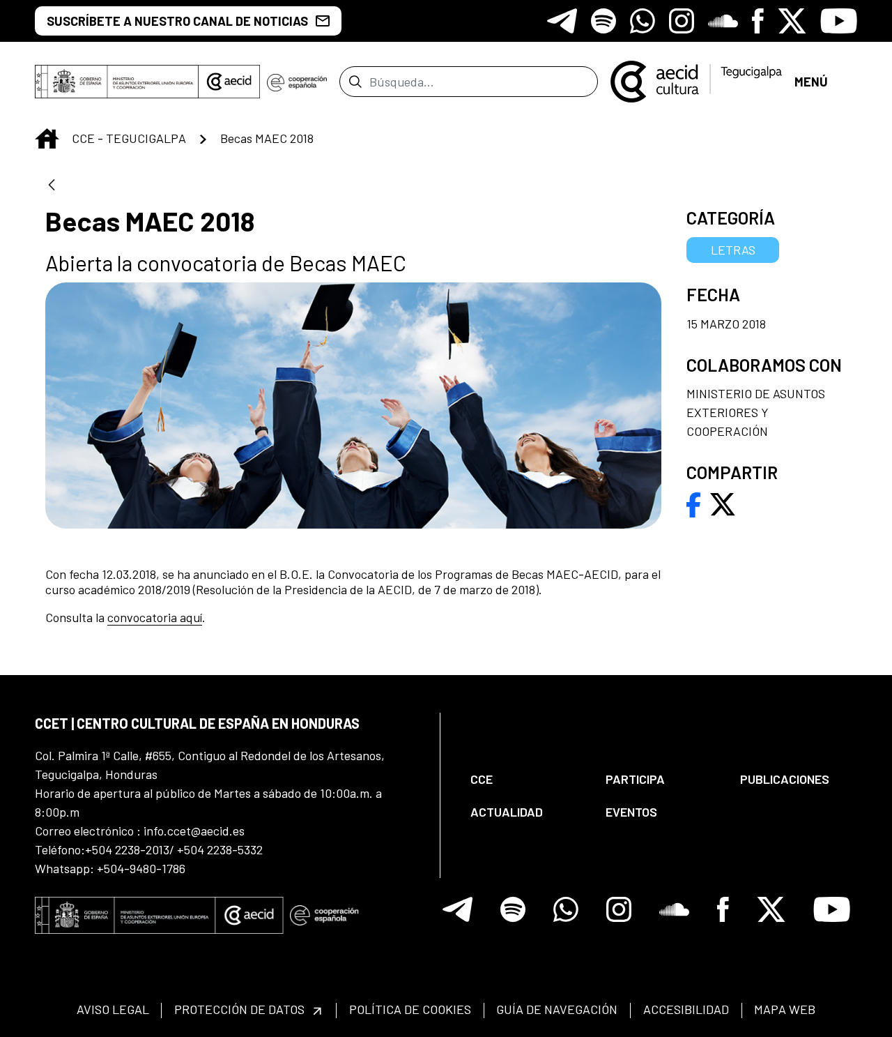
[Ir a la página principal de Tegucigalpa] (696, 82)
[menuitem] (526, 779)
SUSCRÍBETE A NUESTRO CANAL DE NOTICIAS (177, 21)
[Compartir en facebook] (693, 502)
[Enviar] (355, 81)
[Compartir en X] (722, 502)
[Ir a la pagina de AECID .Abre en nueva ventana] (229, 81)
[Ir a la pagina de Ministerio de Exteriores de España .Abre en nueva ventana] (117, 81)
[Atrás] (51, 186)
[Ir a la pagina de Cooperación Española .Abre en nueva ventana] (297, 81)
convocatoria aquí (154, 617)
